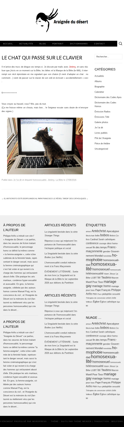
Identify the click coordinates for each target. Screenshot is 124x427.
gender (106, 251)
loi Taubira (104, 277)
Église (96, 301)
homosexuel (101, 269)
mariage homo (101, 286)
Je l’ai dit (17, 180)
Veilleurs (89, 302)
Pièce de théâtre (102, 143)
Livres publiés (101, 133)
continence (92, 243)
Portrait (58, 44)
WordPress (39, 421)
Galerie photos (101, 122)
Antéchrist (99, 231)
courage (102, 243)
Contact (99, 44)
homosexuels (115, 270)
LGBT (94, 278)
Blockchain (90, 236)
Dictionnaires (79, 44)
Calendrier (99, 92)
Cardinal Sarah (97, 239)
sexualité (116, 294)
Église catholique (108, 302)
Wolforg (117, 421)
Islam (106, 274)
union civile (111, 298)
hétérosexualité (94, 273)
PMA (95, 294)
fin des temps (100, 247)
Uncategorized (101, 149)
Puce (100, 294)
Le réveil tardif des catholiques (70, 198)
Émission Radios (102, 111)
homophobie (102, 257)
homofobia (107, 256)
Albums (98, 81)
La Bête (59, 180)
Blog (43, 44)
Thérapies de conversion (95, 298)
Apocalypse (113, 231)
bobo (97, 235)
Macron (114, 278)
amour (88, 231)
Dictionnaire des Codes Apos (108, 97)
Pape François (103, 290)
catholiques (110, 239)
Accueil (8, 44)
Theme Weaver (83, 421)
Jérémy (72, 67)
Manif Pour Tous (94, 282)
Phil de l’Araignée (103, 138)
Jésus (112, 273)
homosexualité (39, 180)
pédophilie (107, 294)
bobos (104, 235)
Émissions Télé (102, 117)
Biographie (99, 86)
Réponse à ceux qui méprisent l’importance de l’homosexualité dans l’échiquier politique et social (61, 244)
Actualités (26, 44)
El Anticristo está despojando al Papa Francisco (27, 198)
